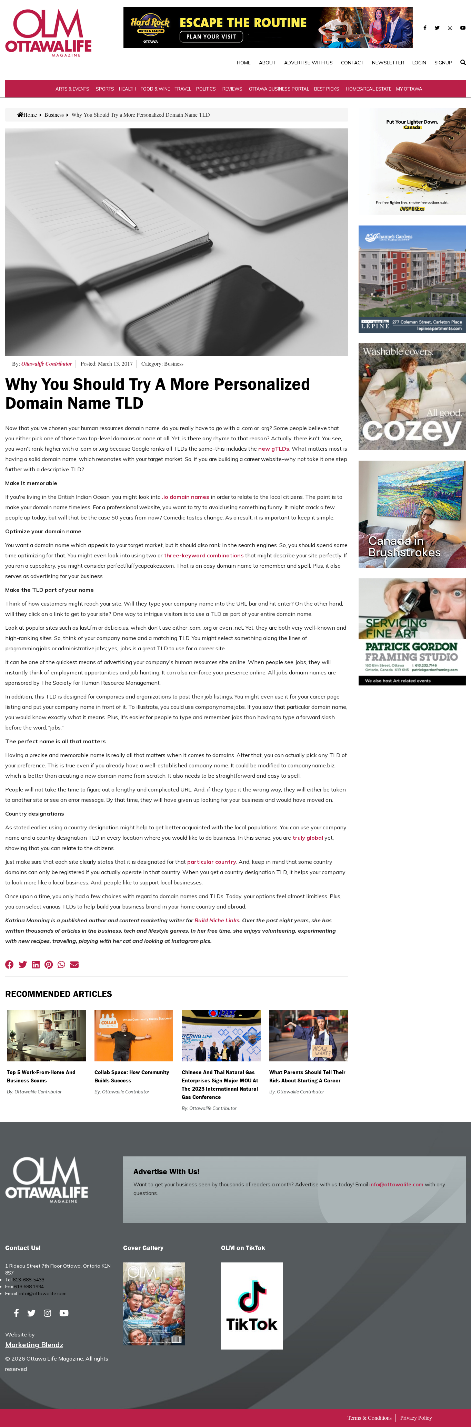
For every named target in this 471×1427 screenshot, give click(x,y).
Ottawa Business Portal (279, 89)
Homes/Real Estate (368, 89)
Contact (352, 63)
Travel (183, 89)
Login (419, 63)
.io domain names (185, 496)
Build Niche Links (216, 920)
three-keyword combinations (204, 555)
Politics (206, 89)
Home (244, 63)
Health (127, 89)
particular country (211, 861)
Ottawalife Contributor (46, 363)
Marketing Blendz (34, 1344)
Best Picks (326, 89)
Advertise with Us (308, 63)
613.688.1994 (29, 1286)
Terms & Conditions (370, 1417)
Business (54, 114)
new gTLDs (273, 448)
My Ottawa (409, 89)
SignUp (443, 63)
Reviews (232, 89)
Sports (105, 89)
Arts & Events (72, 89)
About (267, 63)
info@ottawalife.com (396, 1184)
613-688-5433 (28, 1280)
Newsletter (388, 63)
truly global (307, 837)
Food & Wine (155, 89)
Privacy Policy (416, 1417)
